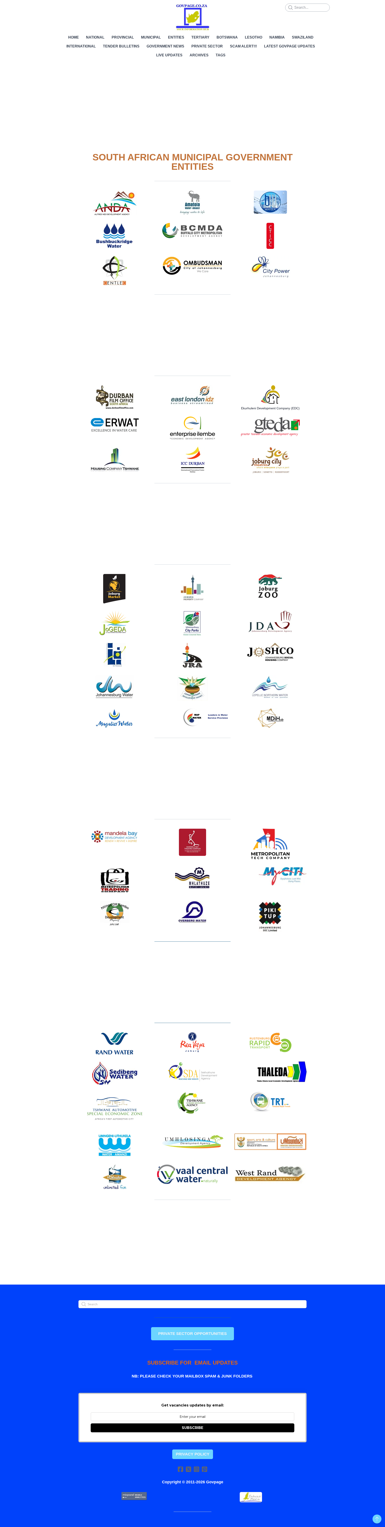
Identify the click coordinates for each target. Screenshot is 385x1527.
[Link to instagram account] (196, 1469)
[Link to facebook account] (180, 1469)
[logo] (192, 17)
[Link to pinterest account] (204, 1469)
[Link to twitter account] (188, 1469)
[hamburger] (58, 7)
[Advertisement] (192, 102)
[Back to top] (377, 1519)
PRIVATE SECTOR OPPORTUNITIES (192, 1333)
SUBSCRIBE (192, 1428)
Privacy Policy (192, 1454)
